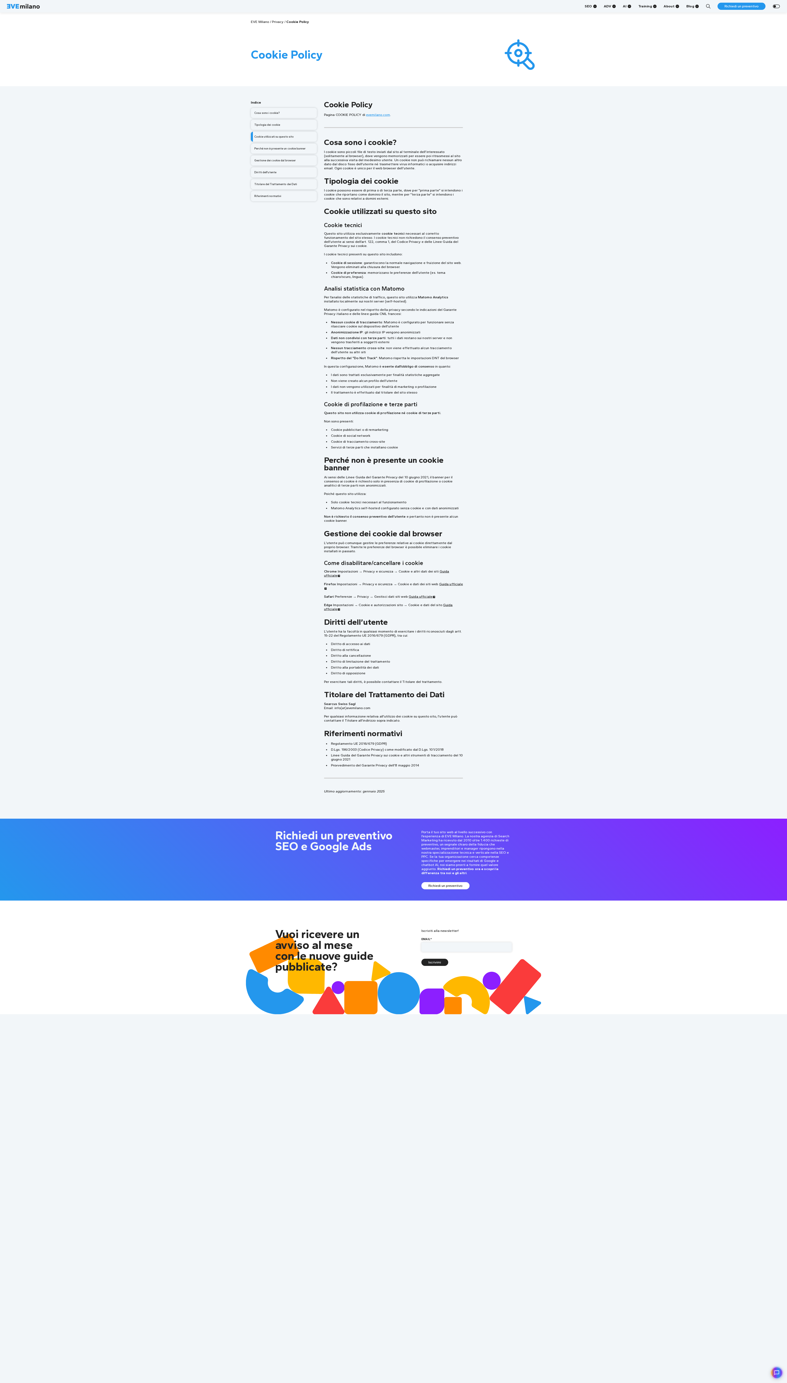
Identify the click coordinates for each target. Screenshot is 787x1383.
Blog (690, 6)
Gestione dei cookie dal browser (275, 160)
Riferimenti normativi (267, 196)
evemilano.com (378, 115)
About (669, 6)
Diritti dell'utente (265, 172)
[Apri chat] (777, 1373)
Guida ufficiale (420, 596)
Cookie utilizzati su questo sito (274, 136)
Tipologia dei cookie (267, 124)
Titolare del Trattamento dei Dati (275, 184)
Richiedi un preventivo (741, 6)
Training (645, 6)
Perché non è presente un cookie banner (280, 148)
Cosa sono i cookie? (267, 112)
